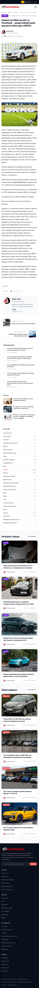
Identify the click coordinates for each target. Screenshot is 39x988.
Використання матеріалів (25, 982)
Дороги (19, 446)
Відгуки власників (6, 886)
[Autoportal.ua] (10, 7)
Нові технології (19, 479)
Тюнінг (19, 509)
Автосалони (5, 958)
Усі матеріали (32, 536)
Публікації (4, 904)
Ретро (19, 496)
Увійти (35, 2)
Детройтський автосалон (19, 443)
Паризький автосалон (19, 486)
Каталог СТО (5, 961)
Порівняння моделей (7, 879)
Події (19, 493)
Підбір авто (4, 876)
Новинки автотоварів (19, 476)
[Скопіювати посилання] (21, 291)
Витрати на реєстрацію (8, 942)
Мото (19, 466)
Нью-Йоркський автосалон (19, 483)
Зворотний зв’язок (12, 985)
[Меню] (36, 7)
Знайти (33, 864)
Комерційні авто (19, 463)
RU (26, 2)
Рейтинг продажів (6, 889)
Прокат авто (5, 967)
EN (29, 2)
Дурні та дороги (19, 449)
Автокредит (5, 939)
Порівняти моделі (6, 946)
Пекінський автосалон (19, 489)
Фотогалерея (5, 883)
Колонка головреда (19, 459)
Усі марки (4, 873)
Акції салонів (19, 436)
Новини (5, 15)
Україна (19, 513)
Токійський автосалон (19, 506)
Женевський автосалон (19, 453)
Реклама (3, 985)
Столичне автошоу (19, 503)
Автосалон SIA (19, 433)
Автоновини (5, 898)
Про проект (4, 971)
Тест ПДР (4, 926)
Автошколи (4, 964)
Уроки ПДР (19, 516)
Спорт (19, 499)
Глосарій (3, 933)
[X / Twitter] (17, 291)
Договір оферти (13, 982)
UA (22, 2)
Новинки (19, 473)
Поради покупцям (6, 908)
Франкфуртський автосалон (19, 519)
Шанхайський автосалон (19, 522)
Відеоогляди (5, 914)
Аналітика (19, 439)
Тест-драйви (5, 911)
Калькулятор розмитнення (9, 936)
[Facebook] (14, 291)
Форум (3, 917)
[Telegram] (11, 291)
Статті (3, 901)
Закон (19, 456)
